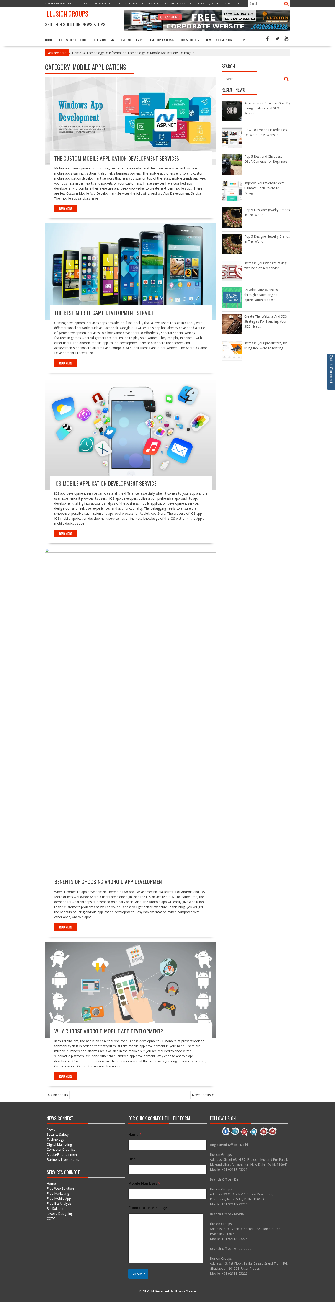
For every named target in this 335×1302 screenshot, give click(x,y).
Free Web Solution (104, 3)
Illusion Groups (66, 13)
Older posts (59, 1095)
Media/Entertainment (62, 1154)
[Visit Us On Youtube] (263, 1135)
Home (85, 3)
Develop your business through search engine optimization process (261, 295)
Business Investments (63, 1159)
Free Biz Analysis (175, 3)
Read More (65, 208)
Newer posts (201, 1095)
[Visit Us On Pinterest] (272, 1135)
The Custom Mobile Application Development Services (116, 158)
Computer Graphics (61, 1149)
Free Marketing (128, 3)
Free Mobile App (151, 3)
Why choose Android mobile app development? (108, 1031)
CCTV (238, 3)
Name (135, 1135)
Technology (55, 1139)
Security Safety (58, 1134)
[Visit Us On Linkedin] (235, 1135)
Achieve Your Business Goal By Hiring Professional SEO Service (267, 108)
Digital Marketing (59, 1144)
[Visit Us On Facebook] (225, 1135)
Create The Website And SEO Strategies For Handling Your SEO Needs (265, 321)
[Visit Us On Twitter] (253, 1135)
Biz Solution (197, 3)
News (51, 1129)
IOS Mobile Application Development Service (105, 483)
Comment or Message (147, 1208)
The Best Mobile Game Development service (104, 312)
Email (134, 1159)
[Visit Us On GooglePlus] (244, 1135)
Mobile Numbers (144, 1183)
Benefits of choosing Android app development (109, 881)
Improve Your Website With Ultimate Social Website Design (264, 188)
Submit (138, 1273)
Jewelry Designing (219, 3)
